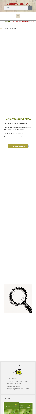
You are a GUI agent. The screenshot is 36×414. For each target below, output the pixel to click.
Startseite (7, 21)
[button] (18, 16)
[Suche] (30, 8)
